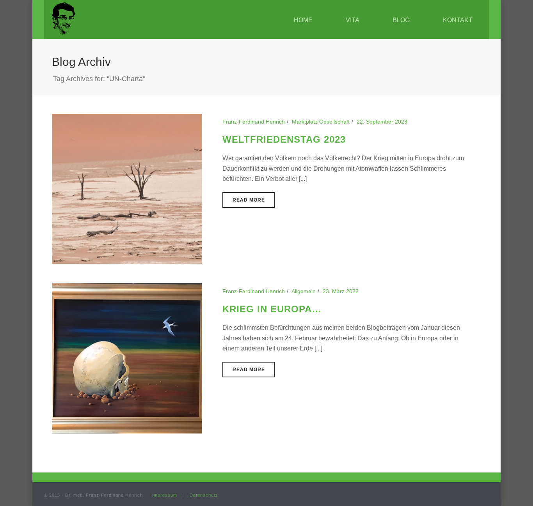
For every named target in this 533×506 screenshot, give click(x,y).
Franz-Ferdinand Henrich (253, 122)
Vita (352, 20)
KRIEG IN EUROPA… (272, 309)
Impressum (164, 495)
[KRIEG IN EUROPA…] (127, 358)
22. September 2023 (382, 122)
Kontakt (458, 20)
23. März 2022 (341, 291)
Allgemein (303, 291)
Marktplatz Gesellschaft (321, 122)
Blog (401, 20)
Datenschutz (204, 495)
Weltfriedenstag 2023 (284, 139)
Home (303, 20)
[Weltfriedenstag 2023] (127, 188)
